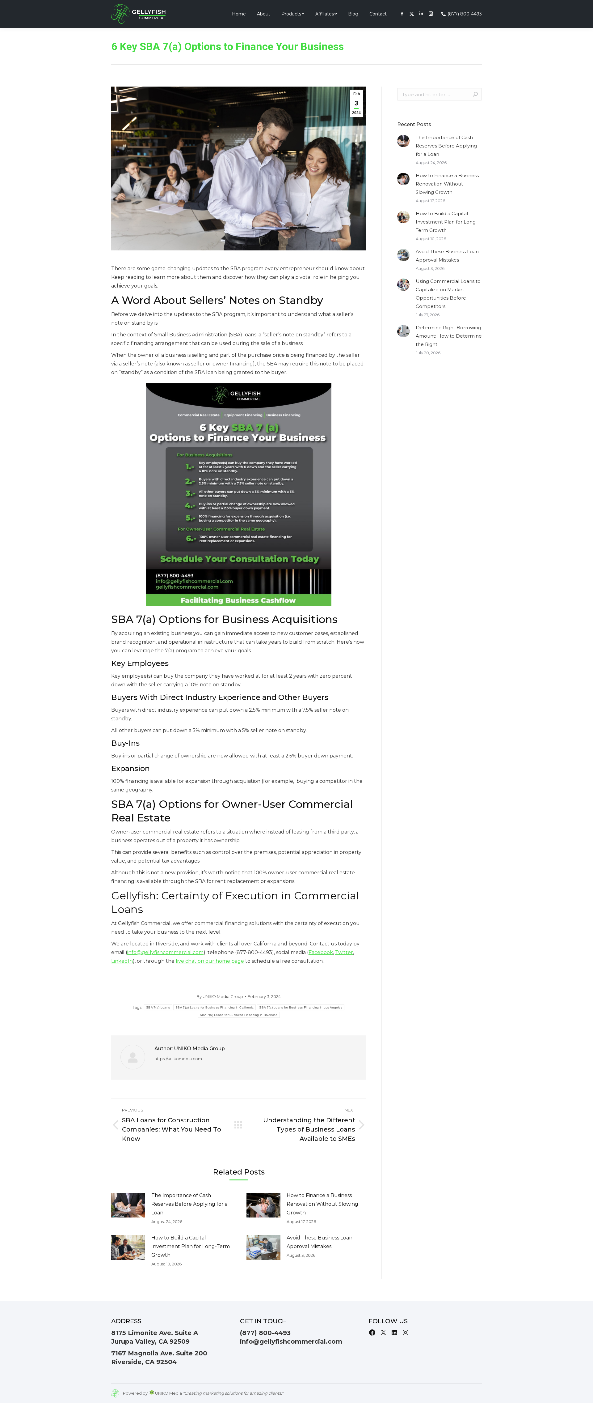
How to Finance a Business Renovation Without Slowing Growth (322, 1204)
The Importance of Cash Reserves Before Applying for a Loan (189, 1204)
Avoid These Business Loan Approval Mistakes (319, 1242)
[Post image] (128, 1205)
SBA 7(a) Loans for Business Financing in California (214, 1007)
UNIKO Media (168, 1393)
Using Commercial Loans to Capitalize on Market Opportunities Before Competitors (448, 293)
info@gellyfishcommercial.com (291, 1341)
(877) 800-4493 (465, 14)
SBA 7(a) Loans (158, 1007)
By (219, 996)
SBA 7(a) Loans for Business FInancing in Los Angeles (300, 1007)
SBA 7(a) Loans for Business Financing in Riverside (239, 1015)
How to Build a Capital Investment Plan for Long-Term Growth (190, 1246)
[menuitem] (239, 14)
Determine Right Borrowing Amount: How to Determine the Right (449, 336)
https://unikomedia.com (178, 1058)
